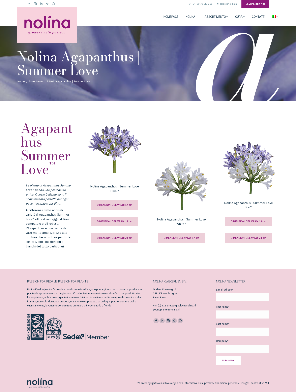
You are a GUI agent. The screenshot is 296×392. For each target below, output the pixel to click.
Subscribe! (228, 360)
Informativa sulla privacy (198, 383)
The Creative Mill (259, 383)
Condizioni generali (226, 383)
